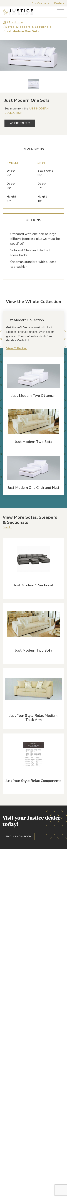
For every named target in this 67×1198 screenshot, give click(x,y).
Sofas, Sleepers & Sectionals (28, 27)
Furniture (16, 22)
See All (7, 527)
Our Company (40, 3)
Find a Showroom (18, 836)
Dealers (59, 3)
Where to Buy (20, 123)
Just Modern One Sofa (22, 31)
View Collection (16, 348)
